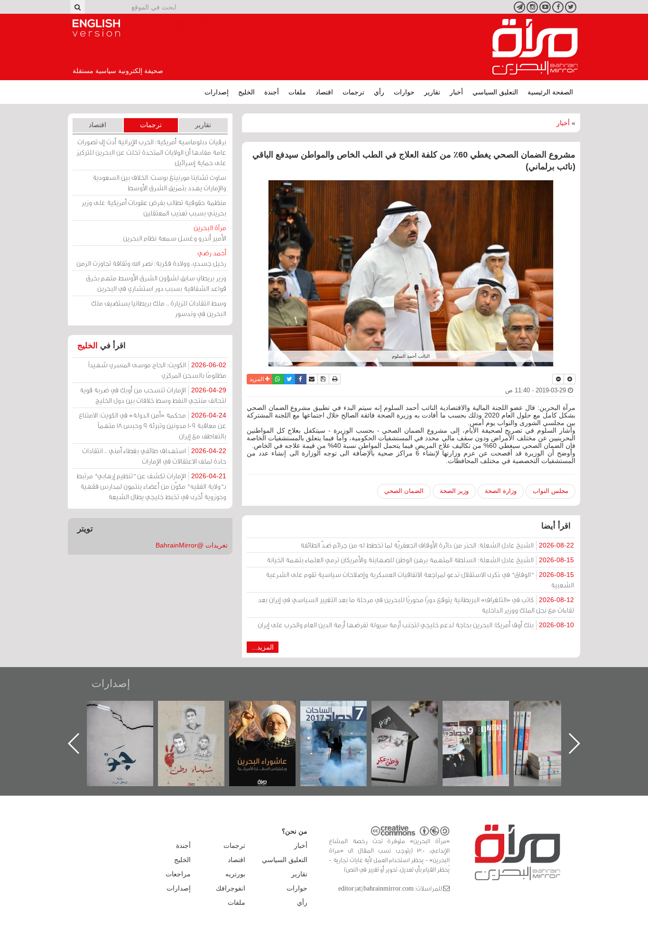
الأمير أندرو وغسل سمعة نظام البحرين (174, 233)
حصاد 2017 (414, 711)
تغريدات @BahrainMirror (192, 545)
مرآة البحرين (535, 47)
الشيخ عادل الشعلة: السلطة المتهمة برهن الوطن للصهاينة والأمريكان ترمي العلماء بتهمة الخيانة (420, 560)
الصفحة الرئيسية (550, 92)
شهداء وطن (272, 711)
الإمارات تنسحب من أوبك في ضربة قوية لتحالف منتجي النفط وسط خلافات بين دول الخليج (153, 395)
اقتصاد (324, 92)
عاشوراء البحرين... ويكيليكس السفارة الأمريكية (343, 722)
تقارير (432, 92)
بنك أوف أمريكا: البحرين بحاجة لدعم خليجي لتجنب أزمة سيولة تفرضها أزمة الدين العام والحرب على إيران (416, 625)
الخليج (246, 92)
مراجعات (178, 874)
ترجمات (353, 92)
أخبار (456, 92)
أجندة (271, 92)
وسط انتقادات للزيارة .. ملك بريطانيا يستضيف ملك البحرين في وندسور (158, 308)
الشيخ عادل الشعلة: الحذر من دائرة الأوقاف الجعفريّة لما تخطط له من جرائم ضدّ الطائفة (437, 545)
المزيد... (262, 647)
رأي (379, 92)
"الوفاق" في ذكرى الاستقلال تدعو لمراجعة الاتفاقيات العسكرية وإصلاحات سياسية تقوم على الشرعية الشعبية (420, 579)
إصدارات (216, 92)
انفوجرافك (230, 888)
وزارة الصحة (501, 490)
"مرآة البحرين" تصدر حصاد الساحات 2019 (556, 722)
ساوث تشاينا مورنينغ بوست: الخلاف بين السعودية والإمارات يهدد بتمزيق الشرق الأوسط (159, 182)
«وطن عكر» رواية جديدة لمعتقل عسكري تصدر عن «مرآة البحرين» (485, 728)
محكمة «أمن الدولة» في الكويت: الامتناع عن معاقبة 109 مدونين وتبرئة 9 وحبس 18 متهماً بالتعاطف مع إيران (152, 425)
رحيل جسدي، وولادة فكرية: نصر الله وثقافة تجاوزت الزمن (151, 258)
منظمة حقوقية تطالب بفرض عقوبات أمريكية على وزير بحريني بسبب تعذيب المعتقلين (154, 207)
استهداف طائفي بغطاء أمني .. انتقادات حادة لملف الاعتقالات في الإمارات (154, 456)
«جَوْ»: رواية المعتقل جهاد (201, 716)
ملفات (297, 92)
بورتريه (235, 874)
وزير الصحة (454, 490)
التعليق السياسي (495, 92)
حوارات (404, 92)
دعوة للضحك (129, 711)
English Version (96, 28)
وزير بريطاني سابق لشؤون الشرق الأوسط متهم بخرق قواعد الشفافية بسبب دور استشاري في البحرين (156, 283)
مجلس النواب (550, 490)
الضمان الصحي (404, 490)
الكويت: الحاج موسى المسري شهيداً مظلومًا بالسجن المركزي (157, 370)
